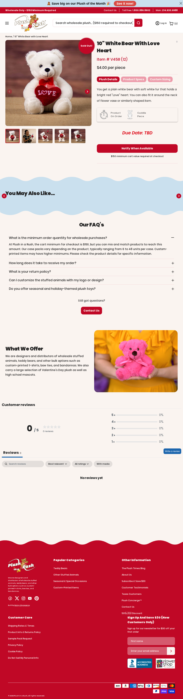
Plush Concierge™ (132, 600)
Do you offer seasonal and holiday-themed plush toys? (52, 289)
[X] (17, 598)
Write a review (172, 451)
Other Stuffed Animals (66, 574)
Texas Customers (132, 593)
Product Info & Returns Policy (24, 632)
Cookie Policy (15, 651)
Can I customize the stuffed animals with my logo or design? (56, 280)
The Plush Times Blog (133, 568)
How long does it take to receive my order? (42, 263)
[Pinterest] (36, 598)
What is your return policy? (30, 271)
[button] (87, 91)
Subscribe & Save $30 (133, 581)
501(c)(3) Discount (132, 613)
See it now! (125, 3)
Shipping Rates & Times (21, 625)
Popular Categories (69, 560)
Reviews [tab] (12, 452)
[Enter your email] (171, 651)
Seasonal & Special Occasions (70, 581)
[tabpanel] (91, 490)
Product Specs (133, 79)
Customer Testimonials (135, 587)
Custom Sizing (160, 79)
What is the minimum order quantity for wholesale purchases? (58, 238)
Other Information (136, 560)
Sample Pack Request (20, 638)
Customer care (20, 617)
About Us (127, 574)
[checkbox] (103, 464)
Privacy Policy (15, 645)
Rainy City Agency (22, 605)
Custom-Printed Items (66, 587)
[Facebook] (10, 598)
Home (8, 36)
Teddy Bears (60, 568)
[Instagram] (23, 598)
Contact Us (110, 10)
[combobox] (94, 23)
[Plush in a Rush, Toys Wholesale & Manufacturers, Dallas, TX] (139, 666)
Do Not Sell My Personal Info (23, 657)
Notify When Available (137, 148)
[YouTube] (30, 598)
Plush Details (108, 79)
